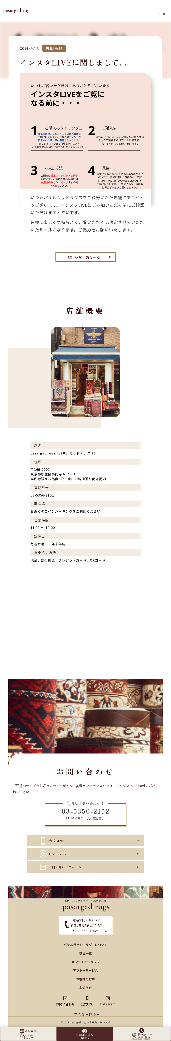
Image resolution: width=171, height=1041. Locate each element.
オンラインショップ (86, 962)
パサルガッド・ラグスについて (85, 944)
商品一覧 (85, 953)
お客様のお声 (85, 979)
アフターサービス (85, 970)
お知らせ (85, 987)
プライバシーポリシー (85, 1014)
